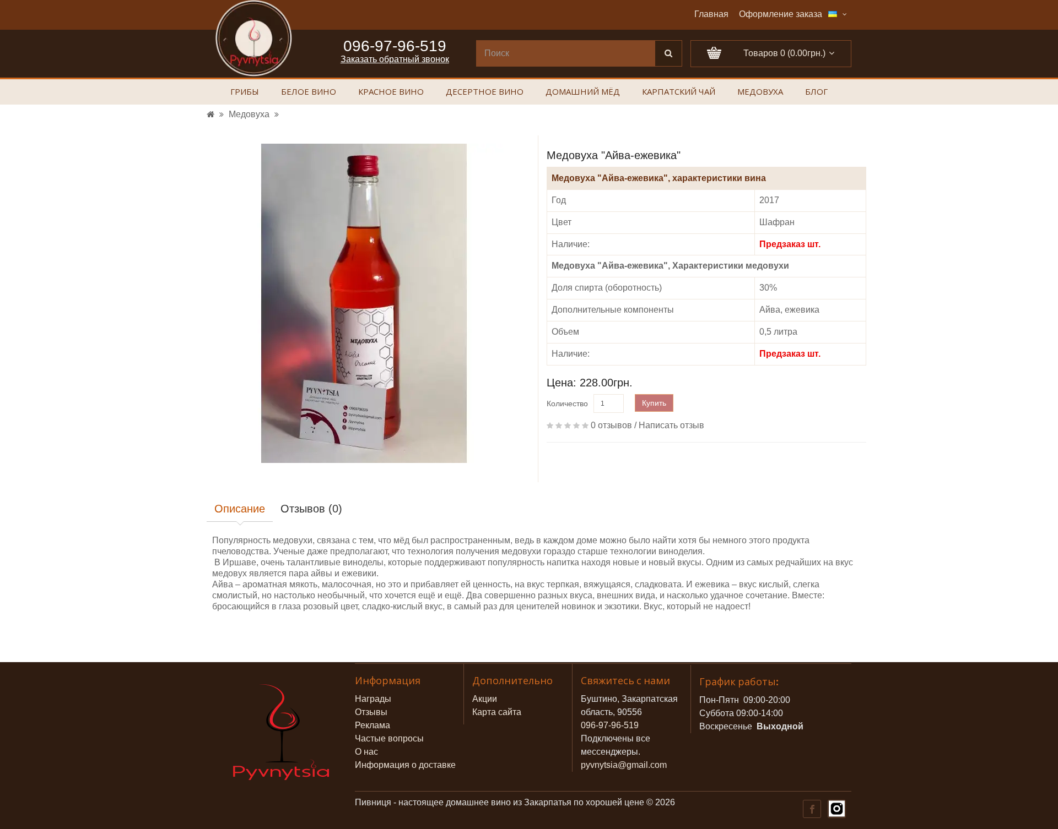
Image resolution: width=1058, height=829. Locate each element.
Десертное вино (484, 92)
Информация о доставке (405, 765)
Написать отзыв (671, 425)
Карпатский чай (678, 92)
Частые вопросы (389, 738)
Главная (711, 14)
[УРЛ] (210, 114)
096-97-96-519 (610, 725)
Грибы (244, 92)
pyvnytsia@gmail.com (624, 765)
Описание (239, 509)
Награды (373, 698)
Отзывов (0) (311, 509)
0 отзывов (611, 425)
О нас (366, 751)
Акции (484, 698)
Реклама (372, 725)
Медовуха (760, 92)
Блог (816, 92)
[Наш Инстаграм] (836, 808)
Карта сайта (496, 712)
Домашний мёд (583, 92)
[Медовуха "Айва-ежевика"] (364, 303)
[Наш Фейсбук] (811, 808)
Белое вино (308, 92)
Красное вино (391, 92)
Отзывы (371, 712)
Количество (567, 403)
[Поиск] (668, 53)
